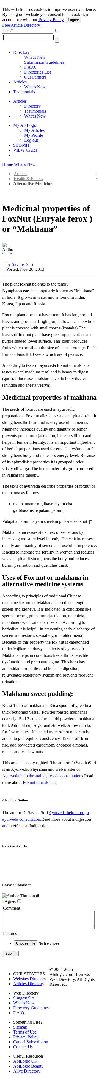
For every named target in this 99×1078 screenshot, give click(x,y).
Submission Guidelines (44, 62)
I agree (73, 20)
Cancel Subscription (30, 1042)
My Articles (34, 130)
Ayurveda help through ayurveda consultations (42, 775)
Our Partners (35, 77)
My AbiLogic (25, 125)
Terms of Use (25, 1032)
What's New (35, 57)
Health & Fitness (28, 178)
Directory (21, 52)
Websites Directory (29, 978)
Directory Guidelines (31, 1008)
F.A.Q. (30, 67)
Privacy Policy (51, 19)
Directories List (37, 72)
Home (7, 164)
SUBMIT (21, 145)
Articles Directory (28, 983)
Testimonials (24, 92)
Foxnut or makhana (40, 782)
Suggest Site (24, 998)
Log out (31, 140)
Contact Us (23, 1047)
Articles (20, 82)
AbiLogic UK (25, 1061)
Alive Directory (26, 1071)
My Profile (33, 135)
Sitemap (20, 1027)
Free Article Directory (21, 25)
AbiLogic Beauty (28, 1066)
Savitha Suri (22, 264)
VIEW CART (25, 150)
